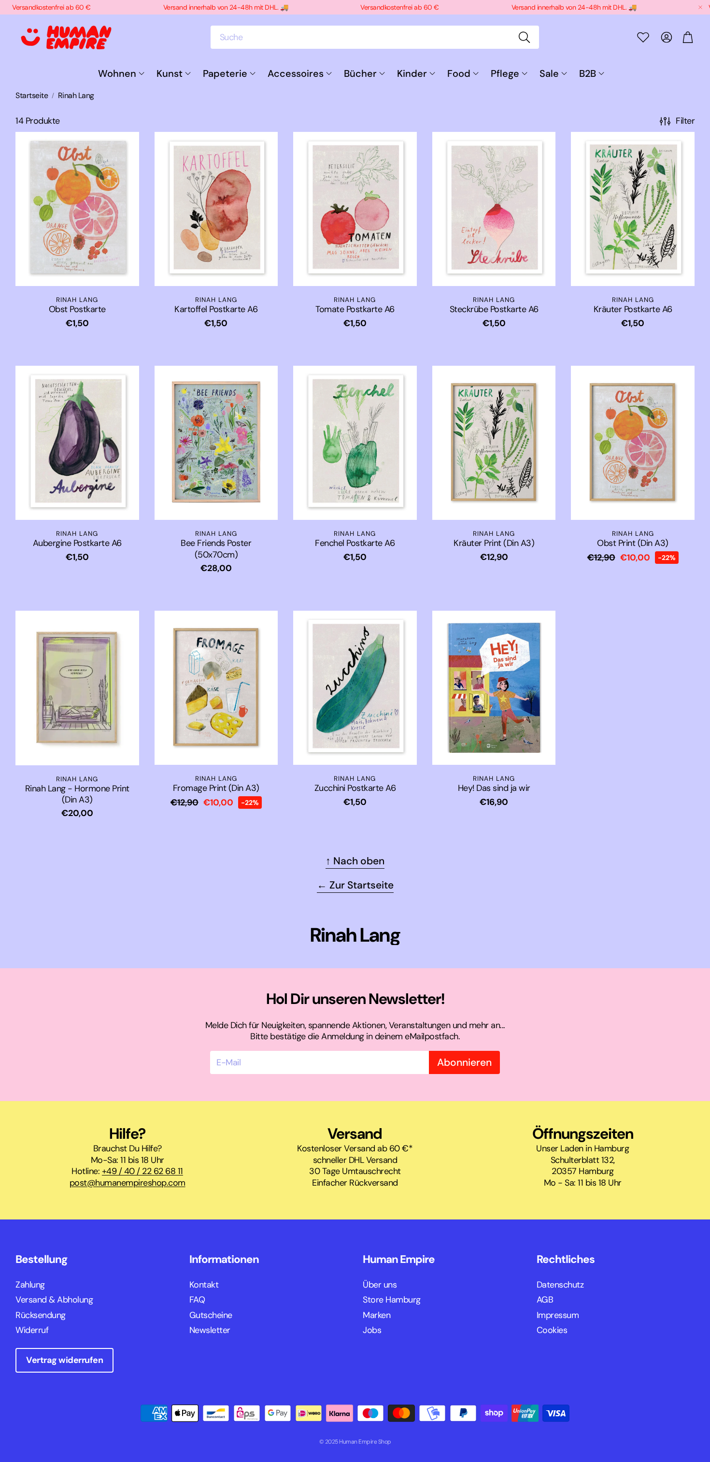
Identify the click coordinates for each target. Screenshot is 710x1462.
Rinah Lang (76, 95)
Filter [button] (685, 121)
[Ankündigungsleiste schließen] (700, 7)
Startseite (31, 95)
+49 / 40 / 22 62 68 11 (142, 1171)
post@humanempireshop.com (127, 1183)
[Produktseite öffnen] (77, 209)
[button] (375, 37)
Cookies (552, 1330)
